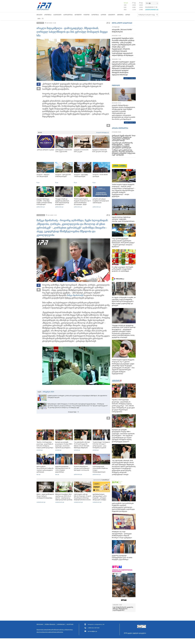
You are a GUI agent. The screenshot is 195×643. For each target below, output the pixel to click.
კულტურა (120, 14)
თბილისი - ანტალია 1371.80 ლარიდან (43, 175)
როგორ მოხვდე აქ (102, 132)
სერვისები (61, 626)
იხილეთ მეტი (72, 412)
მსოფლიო (78, 14)
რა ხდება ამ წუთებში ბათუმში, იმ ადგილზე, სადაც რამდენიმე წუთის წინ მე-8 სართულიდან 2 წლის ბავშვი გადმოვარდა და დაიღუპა (123, 301)
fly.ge (38, 182)
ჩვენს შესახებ (50, 626)
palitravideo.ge (41, 207)
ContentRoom (105, 480)
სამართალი (57, 14)
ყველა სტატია (129, 122)
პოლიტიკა (47, 14)
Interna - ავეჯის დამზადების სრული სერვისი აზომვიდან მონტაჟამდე (45, 496)
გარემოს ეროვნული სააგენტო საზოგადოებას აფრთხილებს (101, 200)
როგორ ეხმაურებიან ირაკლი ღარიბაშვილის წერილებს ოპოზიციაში (81, 468)
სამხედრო (111, 14)
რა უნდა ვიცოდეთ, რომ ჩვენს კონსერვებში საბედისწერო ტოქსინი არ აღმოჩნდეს (122, 269)
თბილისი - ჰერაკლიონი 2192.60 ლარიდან (63, 175)
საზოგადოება (68, 14)
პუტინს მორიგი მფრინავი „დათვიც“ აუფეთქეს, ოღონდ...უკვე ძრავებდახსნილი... (123, 219)
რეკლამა (70, 626)
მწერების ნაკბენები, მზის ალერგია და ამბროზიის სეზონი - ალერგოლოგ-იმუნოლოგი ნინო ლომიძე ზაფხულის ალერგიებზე (63, 498)
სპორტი (103, 14)
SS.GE (40, 132)
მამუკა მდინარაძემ (75, 295)
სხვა (39, 18)
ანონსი (127, 14)
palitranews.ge (78, 474)
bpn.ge (126, 2)
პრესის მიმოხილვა (120, 128)
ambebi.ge (40, 450)
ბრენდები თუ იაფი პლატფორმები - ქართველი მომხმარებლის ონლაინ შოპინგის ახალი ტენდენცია (122, 534)
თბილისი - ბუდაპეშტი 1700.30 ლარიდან (81, 175)
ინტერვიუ (116, 85)
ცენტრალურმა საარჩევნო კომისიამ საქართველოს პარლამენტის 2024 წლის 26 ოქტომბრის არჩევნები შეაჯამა (77, 396)
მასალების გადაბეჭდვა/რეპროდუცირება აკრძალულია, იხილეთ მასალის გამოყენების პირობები (55, 632)
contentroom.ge (41, 502)
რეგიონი (86, 14)
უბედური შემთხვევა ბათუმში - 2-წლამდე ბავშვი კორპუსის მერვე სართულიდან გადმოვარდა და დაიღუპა (45, 202)
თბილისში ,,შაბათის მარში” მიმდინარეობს (122, 31)
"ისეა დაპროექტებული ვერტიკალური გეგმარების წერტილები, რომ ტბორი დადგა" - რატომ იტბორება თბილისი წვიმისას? (123, 242)
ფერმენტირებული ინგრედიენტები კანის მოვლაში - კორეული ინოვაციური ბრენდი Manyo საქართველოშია (100, 498)
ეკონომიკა (95, 14)
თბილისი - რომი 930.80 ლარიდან (100, 175)
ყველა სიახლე (129, 78)
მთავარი (39, 14)
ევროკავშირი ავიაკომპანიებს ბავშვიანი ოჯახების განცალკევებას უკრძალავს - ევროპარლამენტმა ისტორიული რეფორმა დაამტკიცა (45, 472)
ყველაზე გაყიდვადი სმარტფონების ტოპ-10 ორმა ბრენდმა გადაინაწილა (62, 469)
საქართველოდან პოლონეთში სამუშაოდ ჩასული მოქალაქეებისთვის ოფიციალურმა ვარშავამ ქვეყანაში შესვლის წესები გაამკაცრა (101, 472)
